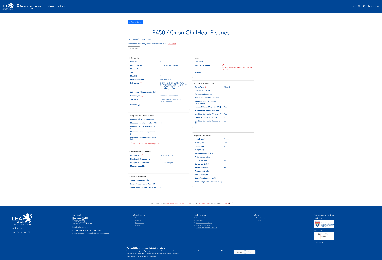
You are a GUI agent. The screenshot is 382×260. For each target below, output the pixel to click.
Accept (250, 252)
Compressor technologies (204, 222)
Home (137, 218)
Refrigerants (199, 220)
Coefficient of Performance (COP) (206, 227)
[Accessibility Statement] (354, 6)
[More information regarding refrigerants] (141, 83)
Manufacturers (139, 222)
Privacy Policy (143, 256)
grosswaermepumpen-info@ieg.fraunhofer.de (90, 233)
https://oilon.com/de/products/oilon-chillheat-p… (237, 68)
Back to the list (136, 22)
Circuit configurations (203, 225)
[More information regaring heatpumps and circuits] (206, 87)
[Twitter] (21, 232)
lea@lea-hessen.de (80, 227)
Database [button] (49, 6)
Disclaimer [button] (135, 48)
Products (138, 220)
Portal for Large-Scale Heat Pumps (177, 203)
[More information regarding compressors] (142, 155)
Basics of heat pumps (202, 218)
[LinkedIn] (29, 232)
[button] (131, 256)
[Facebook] (14, 232)
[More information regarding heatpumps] (142, 95)
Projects (137, 225)
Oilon (162, 68)
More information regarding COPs (146, 143)
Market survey (260, 218)
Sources (258, 220)
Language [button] (375, 6)
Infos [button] (60, 6)
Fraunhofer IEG (203, 203)
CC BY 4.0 (225, 203)
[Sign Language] (364, 6)
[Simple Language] (359, 6)
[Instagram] (18, 232)
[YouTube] (25, 232)
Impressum (154, 256)
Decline (239, 252)
